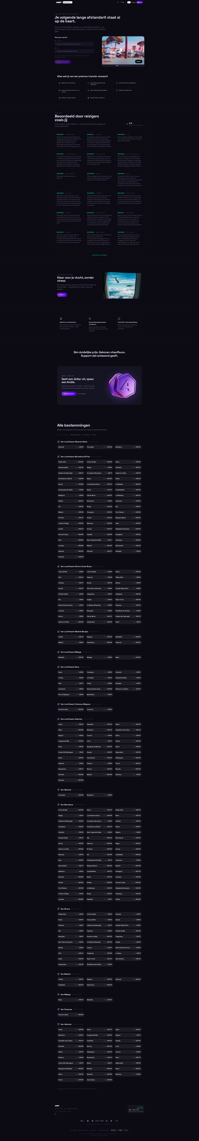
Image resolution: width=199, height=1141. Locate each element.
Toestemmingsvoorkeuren (103, 1130)
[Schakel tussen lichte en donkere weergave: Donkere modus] (126, 1130)
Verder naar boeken (63, 62)
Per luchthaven (86, 434)
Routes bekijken (81, 393)
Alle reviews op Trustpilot (99, 255)
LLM (99, 1137)
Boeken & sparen (69, 393)
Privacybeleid (73, 1130)
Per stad (94, 434)
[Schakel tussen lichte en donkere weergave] (117, 2)
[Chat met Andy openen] (129, 2)
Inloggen (133, 2)
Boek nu (140, 2)
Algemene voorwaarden (83, 1130)
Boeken (139, 61)
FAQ (61, 1108)
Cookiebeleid (93, 1130)
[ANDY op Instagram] (66, 1114)
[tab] (115, 65)
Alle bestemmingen (76, 434)
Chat (65, 1108)
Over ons (57, 1108)
